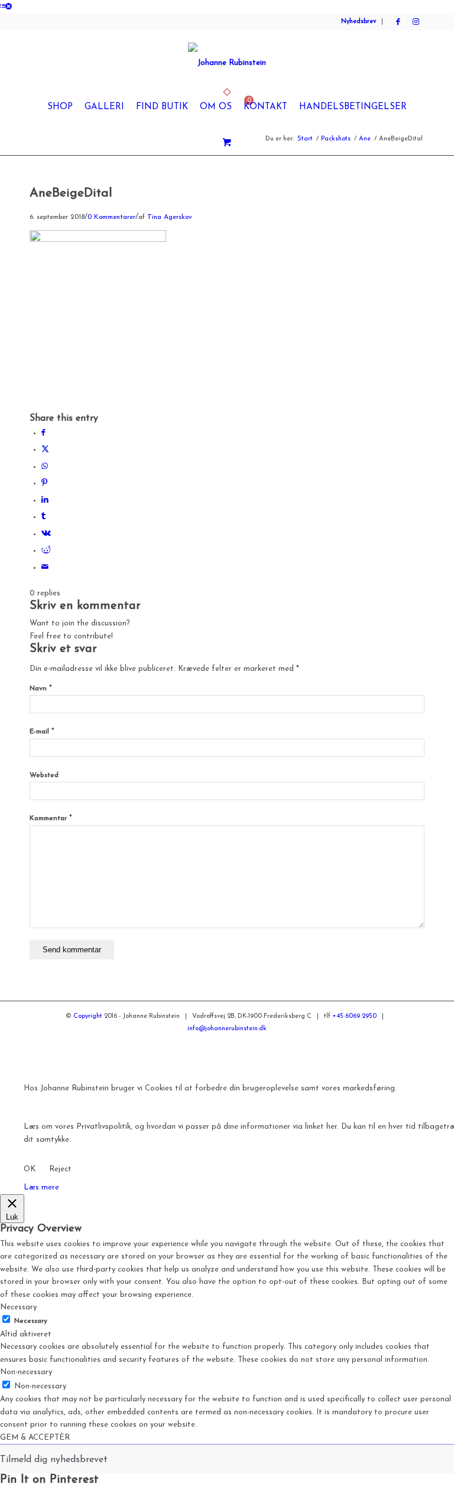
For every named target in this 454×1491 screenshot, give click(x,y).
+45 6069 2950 (354, 1016)
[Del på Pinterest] (44, 483)
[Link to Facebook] (398, 22)
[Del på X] (45, 449)
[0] (227, 143)
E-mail (42, 731)
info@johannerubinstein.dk (227, 1028)
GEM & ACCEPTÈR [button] (35, 1437)
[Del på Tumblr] (43, 516)
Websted (44, 775)
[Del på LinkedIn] (44, 500)
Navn (41, 688)
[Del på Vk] (46, 534)
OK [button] (29, 1169)
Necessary (30, 1321)
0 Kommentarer (111, 217)
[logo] (227, 63)
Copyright (87, 1016)
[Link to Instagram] (415, 22)
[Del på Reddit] (46, 550)
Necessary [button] (18, 1307)
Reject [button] (60, 1169)
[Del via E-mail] (44, 567)
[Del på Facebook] (43, 433)
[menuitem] (60, 107)
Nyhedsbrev (358, 21)
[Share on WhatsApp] (44, 466)
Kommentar (51, 818)
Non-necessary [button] (26, 1372)
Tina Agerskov (169, 217)
